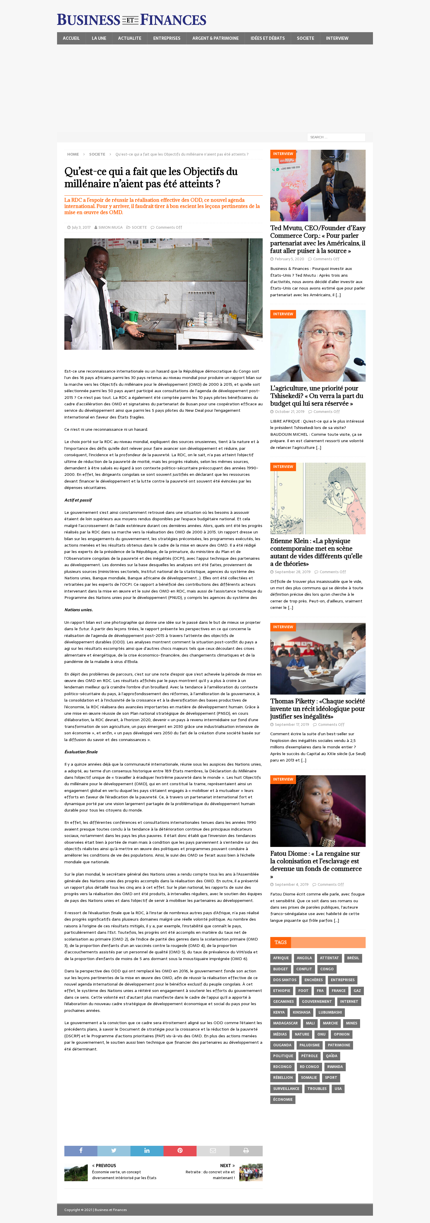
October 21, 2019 (290, 412)
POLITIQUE (283, 1056)
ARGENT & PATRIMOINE (215, 38)
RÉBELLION (283, 1078)
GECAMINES (283, 1002)
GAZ (357, 991)
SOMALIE (309, 1078)
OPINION (342, 1034)
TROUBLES (316, 1089)
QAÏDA (331, 1056)
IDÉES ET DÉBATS (268, 38)
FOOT (303, 991)
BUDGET (280, 969)
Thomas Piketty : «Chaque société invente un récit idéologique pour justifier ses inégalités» (317, 708)
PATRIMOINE (339, 1045)
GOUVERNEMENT (317, 1002)
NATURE (302, 1034)
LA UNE (99, 38)
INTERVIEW (337, 38)
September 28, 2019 (293, 572)
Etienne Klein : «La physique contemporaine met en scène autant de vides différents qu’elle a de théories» (316, 552)
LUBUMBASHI (330, 1012)
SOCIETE (305, 38)
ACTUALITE (129, 38)
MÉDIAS (280, 1034)
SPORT (331, 1078)
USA (338, 1089)
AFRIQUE (281, 958)
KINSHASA (301, 1012)
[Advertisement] (215, 88)
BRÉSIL (353, 958)
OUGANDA (282, 1045)
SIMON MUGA (111, 227)
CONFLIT (304, 969)
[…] (338, 295)
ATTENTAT (329, 958)
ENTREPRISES (166, 38)
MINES (351, 1023)
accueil (71, 38)
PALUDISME (310, 1045)
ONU (321, 1034)
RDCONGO (282, 1067)
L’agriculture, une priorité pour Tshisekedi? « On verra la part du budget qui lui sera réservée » (316, 395)
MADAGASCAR (285, 1023)
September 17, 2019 (292, 724)
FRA (320, 991)
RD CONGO (309, 1067)
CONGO (327, 969)
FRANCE (338, 991)
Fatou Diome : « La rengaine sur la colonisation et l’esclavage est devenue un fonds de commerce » (316, 865)
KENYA (279, 1012)
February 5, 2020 (289, 259)
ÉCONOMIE (283, 1100)
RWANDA (335, 1067)
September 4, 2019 (292, 884)
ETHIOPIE (281, 991)
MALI (310, 1023)
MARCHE (330, 1023)
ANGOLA (304, 958)
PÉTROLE (309, 1056)
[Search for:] (336, 137)
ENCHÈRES (314, 980)
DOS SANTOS (284, 980)
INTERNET (349, 1002)
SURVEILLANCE (286, 1089)
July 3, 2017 (81, 227)
